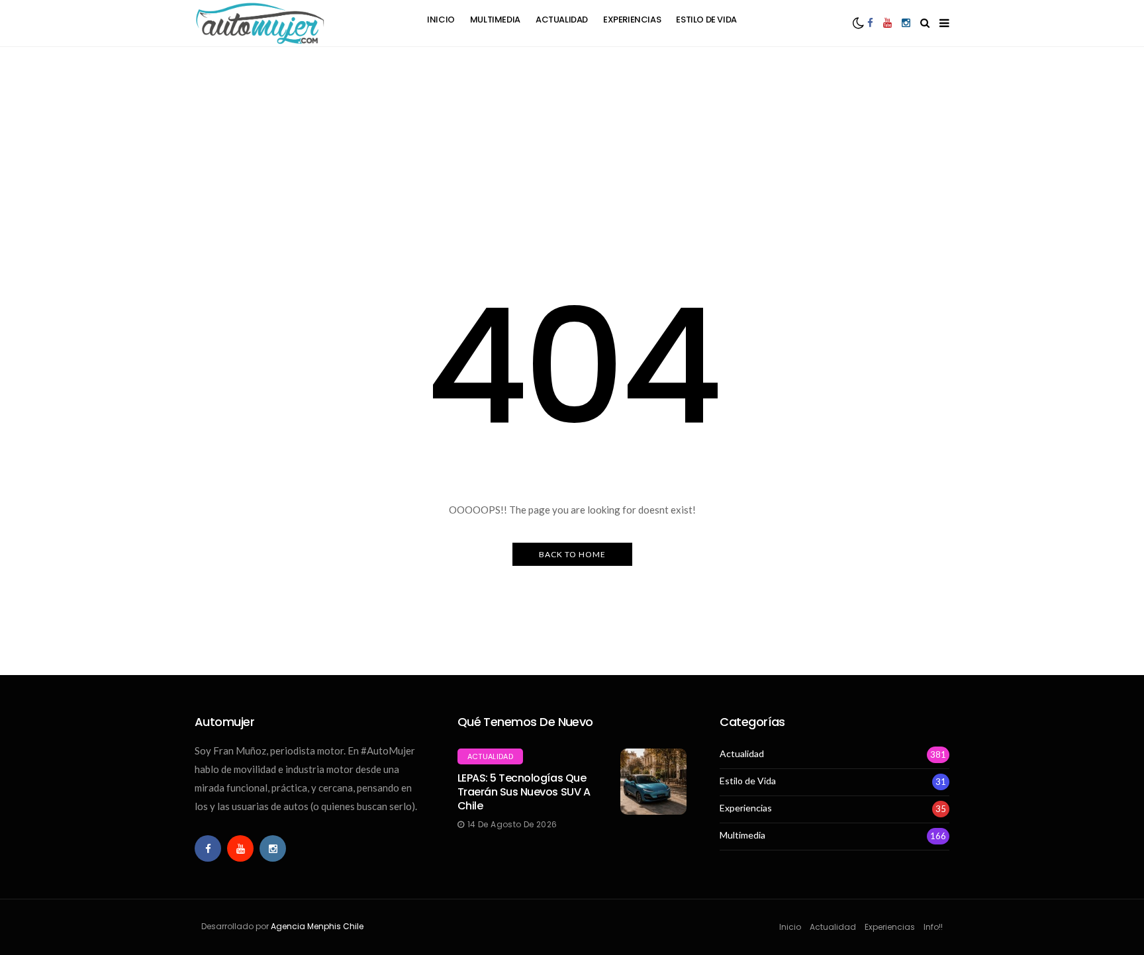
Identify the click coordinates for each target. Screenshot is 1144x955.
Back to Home (572, 554)
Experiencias (632, 19)
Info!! (933, 926)
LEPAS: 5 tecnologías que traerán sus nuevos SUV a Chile (523, 791)
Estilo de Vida (706, 19)
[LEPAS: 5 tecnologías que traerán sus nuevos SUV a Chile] (653, 782)
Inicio (441, 19)
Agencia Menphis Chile (317, 926)
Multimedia (495, 19)
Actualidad (562, 19)
